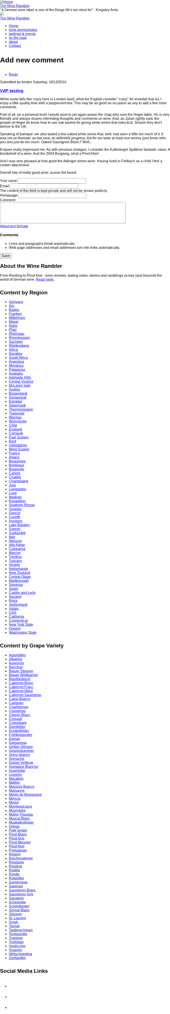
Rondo (14, 874)
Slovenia (16, 585)
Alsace (14, 457)
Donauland (17, 397)
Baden (14, 310)
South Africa (18, 357)
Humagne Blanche (23, 767)
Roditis (14, 870)
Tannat (14, 926)
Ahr (11, 306)
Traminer (16, 938)
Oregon (15, 628)
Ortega (14, 826)
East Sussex (19, 437)
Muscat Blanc (19, 818)
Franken (15, 314)
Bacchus (16, 667)
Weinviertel (18, 421)
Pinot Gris (16, 838)
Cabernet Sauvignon (25, 695)
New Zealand (19, 573)
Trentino (15, 557)
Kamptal (15, 401)
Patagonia (17, 369)
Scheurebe (17, 902)
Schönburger (19, 906)
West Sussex (19, 449)
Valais (14, 608)
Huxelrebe (17, 771)
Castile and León (22, 593)
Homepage (8, 195)
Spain (13, 589)
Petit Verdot (18, 830)
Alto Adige (17, 545)
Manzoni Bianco (21, 786)
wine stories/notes (23, 30)
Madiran (15, 497)
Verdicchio (17, 946)
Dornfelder (17, 727)
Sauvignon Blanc (22, 890)
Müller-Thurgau (21, 814)
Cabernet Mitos (21, 691)
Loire (13, 493)
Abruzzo (15, 541)
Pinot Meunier (20, 842)
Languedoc (18, 489)
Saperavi (16, 886)
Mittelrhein (17, 318)
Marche (15, 553)
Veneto (14, 565)
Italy (12, 537)
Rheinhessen (19, 338)
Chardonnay (18, 707)
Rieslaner (16, 862)
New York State (21, 624)
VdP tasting (11, 90)
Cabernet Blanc (21, 683)
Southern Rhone (22, 505)
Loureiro (15, 774)
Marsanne (17, 790)
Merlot (14, 802)
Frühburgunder (20, 735)
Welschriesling (20, 954)
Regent (14, 854)
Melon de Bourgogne (25, 794)
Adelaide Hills (20, 377)
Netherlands (18, 569)
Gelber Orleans (21, 747)
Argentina (16, 361)
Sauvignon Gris (21, 894)
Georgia (15, 509)
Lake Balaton (19, 525)
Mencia (14, 798)
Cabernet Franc (21, 687)
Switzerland (18, 604)
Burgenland (18, 393)
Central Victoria (21, 381)
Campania (17, 549)
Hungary (15, 521)
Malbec (14, 782)
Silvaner (15, 914)
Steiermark (17, 405)
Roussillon (17, 501)
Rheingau (16, 334)
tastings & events (22, 34)
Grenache (16, 759)
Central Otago (20, 577)
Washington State (23, 632)
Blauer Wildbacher (23, 675)
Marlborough (19, 581)
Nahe (13, 326)
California (16, 616)
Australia (16, 373)
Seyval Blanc (19, 910)
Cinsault (15, 719)
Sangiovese (18, 882)
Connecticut (18, 620)
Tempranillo (18, 934)
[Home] (6, 2)
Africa (13, 350)
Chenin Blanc (19, 715)
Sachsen (16, 342)
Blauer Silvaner (21, 671)
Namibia (15, 353)
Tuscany (15, 561)
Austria (14, 389)
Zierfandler (17, 958)
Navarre (15, 597)
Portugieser (18, 850)
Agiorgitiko (17, 655)
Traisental (16, 413)
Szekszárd (17, 533)
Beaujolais (17, 461)
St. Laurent (17, 918)
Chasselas (17, 711)
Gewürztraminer (21, 751)
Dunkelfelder (19, 731)
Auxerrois (16, 663)
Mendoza (16, 365)
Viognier (15, 950)
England (15, 429)
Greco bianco (19, 755)
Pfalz (13, 330)
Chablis (15, 477)
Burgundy (16, 469)
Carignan (16, 703)
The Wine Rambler (15, 6)
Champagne (18, 481)
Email (4, 186)
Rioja (13, 601)
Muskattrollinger (21, 822)
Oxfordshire (18, 445)
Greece (14, 513)
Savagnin (16, 898)
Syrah (13, 922)
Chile (13, 425)
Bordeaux (16, 465)
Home (13, 26)
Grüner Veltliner (21, 763)
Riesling (15, 866)
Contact (15, 46)
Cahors (14, 473)
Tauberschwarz (21, 930)
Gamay (14, 739)
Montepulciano (20, 806)
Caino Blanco (19, 699)
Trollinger (16, 942)
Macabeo (16, 778)
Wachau (15, 417)
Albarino (15, 659)
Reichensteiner (21, 858)
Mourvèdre (17, 810)
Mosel (13, 322)
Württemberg (19, 346)
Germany (16, 302)
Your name (8, 181)
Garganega (18, 743)
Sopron (14, 529)
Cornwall (16, 433)
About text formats (14, 226)
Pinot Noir (17, 846)
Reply (13, 74)
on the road (18, 38)
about (13, 42)
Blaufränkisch (19, 679)
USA (12, 612)
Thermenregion (21, 409)
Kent (12, 441)
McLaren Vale (20, 385)
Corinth (14, 517)
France (14, 453)
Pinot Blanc (18, 834)
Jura (12, 485)
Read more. (45, 279)
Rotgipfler (16, 878)
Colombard (17, 723)
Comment (7, 200)
